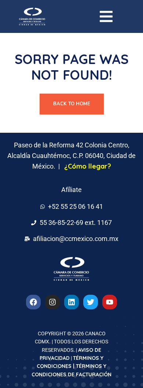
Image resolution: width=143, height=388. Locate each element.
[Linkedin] (71, 302)
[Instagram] (52, 302)
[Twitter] (90, 302)
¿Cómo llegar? (87, 166)
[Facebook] (33, 302)
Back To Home (71, 104)
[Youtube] (109, 302)
